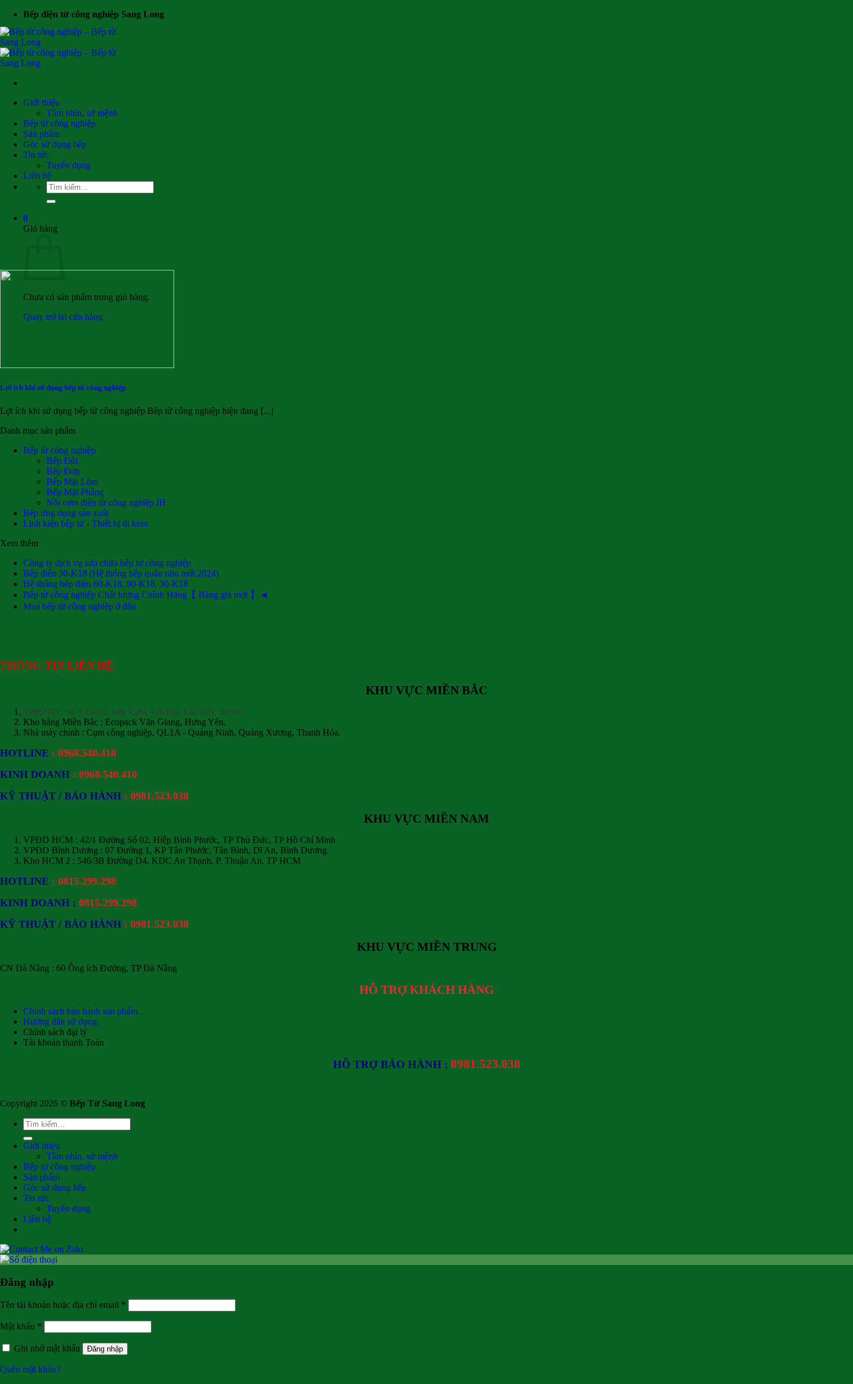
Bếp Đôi (62, 461)
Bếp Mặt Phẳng (75, 492)
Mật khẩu (21, 1326)
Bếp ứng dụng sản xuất (66, 513)
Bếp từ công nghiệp (59, 123)
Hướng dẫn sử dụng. (61, 1021)
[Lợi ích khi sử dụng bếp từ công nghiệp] (87, 365)
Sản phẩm (41, 134)
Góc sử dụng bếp (54, 144)
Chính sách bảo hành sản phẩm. (81, 1011)
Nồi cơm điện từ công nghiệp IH (106, 502)
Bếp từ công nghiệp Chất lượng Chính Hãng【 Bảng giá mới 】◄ (146, 595)
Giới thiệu (41, 102)
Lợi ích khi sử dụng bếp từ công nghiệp (63, 387)
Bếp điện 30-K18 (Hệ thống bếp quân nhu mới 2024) (121, 573)
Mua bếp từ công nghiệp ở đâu (79, 606)
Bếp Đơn (63, 471)
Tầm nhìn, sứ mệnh (82, 113)
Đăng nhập (105, 1349)
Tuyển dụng (68, 165)
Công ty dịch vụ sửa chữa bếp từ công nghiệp (107, 563)
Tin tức (36, 155)
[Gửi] (51, 201)
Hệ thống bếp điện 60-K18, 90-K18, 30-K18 (105, 584)
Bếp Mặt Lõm (72, 481)
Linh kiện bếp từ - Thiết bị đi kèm (85, 523)
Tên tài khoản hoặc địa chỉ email (63, 1305)
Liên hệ (37, 176)
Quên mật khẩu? (30, 1369)
